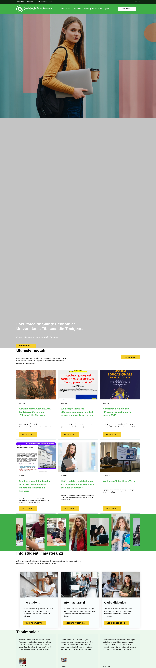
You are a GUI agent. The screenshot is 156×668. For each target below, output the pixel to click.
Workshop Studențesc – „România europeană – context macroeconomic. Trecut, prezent (77, 411)
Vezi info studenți (33, 623)
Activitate (76, 9)
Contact (126, 9)
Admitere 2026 (25, 346)
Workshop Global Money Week (119, 481)
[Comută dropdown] (71, 9)
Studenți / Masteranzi (93, 9)
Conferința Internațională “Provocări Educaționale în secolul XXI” (117, 411)
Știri (107, 9)
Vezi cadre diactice (116, 623)
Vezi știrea (27, 435)
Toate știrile (129, 357)
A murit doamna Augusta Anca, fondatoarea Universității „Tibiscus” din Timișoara (35, 411)
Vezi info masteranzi (75, 623)
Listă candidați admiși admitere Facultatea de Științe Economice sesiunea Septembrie (77, 484)
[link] (34, 9)
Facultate (65, 9)
